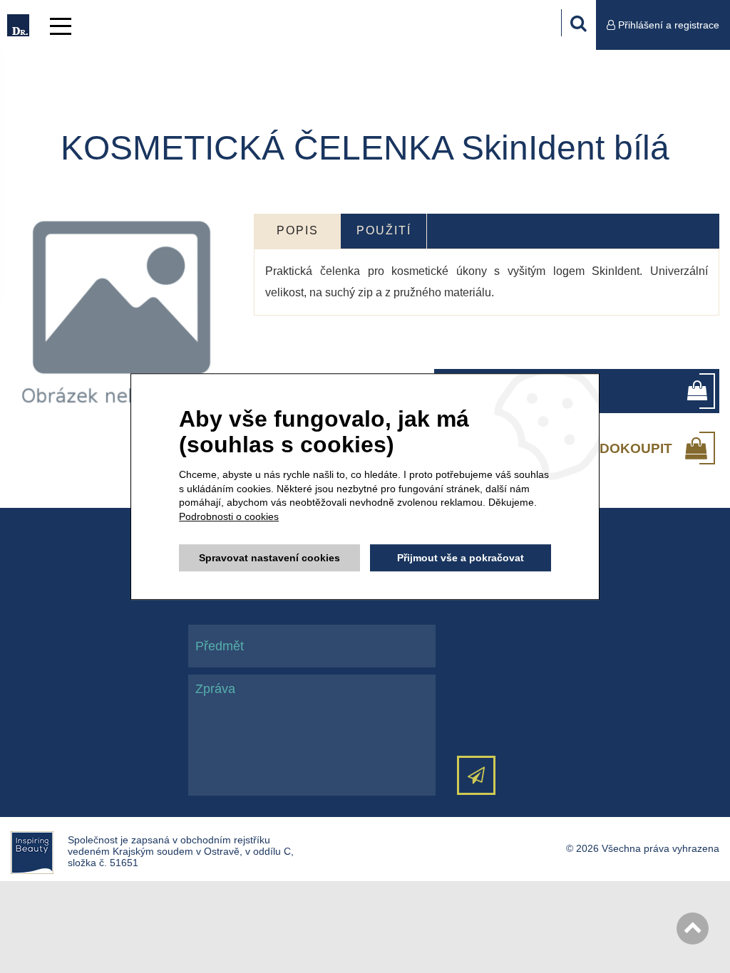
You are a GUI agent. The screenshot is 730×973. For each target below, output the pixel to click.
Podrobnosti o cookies (229, 516)
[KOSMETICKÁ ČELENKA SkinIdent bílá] (121, 317)
